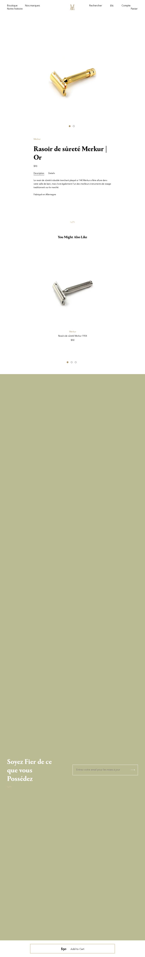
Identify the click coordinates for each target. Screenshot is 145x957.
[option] (72, 80)
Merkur (37, 139)
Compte (125, 6)
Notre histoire (15, 9)
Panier (134, 9)
